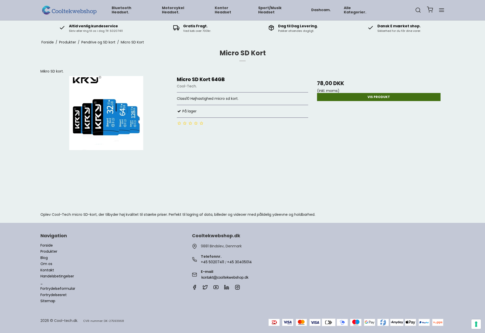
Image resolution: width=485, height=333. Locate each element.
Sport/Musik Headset (270, 10)
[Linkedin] (226, 288)
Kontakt (47, 270)
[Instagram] (237, 288)
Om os (46, 263)
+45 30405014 (239, 262)
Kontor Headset (223, 10)
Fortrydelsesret (53, 294)
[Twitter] (205, 288)
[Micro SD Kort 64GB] (106, 141)
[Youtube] (216, 288)
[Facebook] (194, 288)
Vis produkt (379, 97)
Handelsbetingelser (57, 276)
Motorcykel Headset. (173, 10)
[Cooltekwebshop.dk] (70, 10)
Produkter (48, 251)
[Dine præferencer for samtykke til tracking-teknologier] (476, 324)
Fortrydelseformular (57, 288)
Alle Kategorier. (355, 10)
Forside (46, 245)
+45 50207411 (212, 262)
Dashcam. (321, 9)
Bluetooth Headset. (121, 10)
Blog (44, 257)
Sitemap (47, 300)
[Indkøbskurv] (430, 10)
